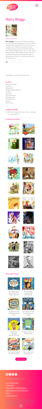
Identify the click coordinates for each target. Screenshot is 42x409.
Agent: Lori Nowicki (11, 38)
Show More (20, 359)
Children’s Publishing (16, 388)
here (10, 75)
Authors (10, 386)
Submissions (11, 396)
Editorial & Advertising (17, 391)
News (8, 393)
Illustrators (12, 383)
